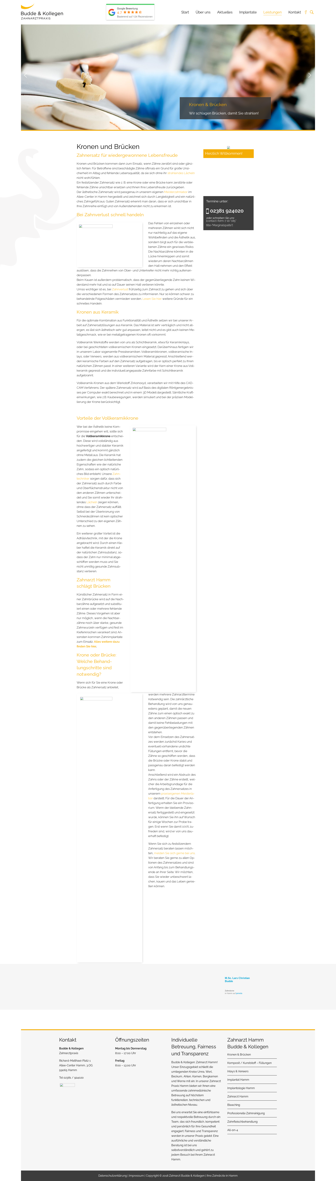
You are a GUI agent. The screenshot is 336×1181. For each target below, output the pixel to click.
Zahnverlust (120, 289)
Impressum (136, 1175)
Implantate (248, 12)
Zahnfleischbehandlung (242, 1121)
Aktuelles (225, 12)
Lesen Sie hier (152, 298)
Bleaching (233, 1105)
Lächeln (91, 502)
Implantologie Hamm (241, 1088)
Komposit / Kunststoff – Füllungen (249, 1063)
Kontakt (294, 12)
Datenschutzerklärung (112, 1175)
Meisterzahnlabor (176, 192)
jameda (239, 993)
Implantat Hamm (238, 1079)
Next (310, 74)
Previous (25, 74)
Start (185, 12)
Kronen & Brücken (239, 1054)
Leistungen (272, 12)
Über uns (203, 12)
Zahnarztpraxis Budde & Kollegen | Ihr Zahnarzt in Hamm (42, 11)
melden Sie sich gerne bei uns (174, 853)
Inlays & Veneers (237, 1071)
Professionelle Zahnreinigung (246, 1113)
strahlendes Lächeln (181, 173)
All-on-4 (232, 1130)
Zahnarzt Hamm (206, 1062)
